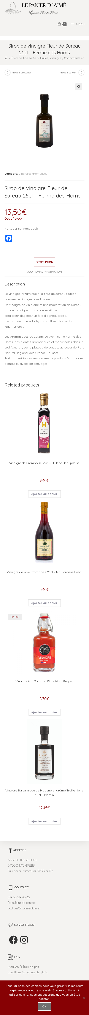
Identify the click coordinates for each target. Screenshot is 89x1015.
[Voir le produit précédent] (8, 73)
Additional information (44, 271)
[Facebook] (13, 940)
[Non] (83, 998)
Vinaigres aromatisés (33, 173)
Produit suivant (68, 72)
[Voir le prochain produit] (81, 73)
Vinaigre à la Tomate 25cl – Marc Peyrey (44, 681)
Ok (44, 1006)
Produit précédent (22, 72)
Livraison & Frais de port (23, 967)
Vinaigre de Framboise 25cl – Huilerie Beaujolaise (44, 463)
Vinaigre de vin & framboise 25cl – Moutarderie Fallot (44, 572)
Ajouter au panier (44, 494)
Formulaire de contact (21, 902)
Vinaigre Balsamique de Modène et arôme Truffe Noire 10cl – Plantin (44, 792)
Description (44, 262)
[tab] (45, 262)
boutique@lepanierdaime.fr (24, 908)
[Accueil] (6, 58)
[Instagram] (24, 940)
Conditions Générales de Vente (28, 972)
